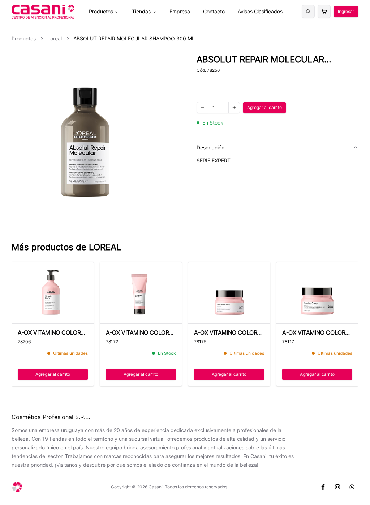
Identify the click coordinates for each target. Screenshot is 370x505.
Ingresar (346, 11)
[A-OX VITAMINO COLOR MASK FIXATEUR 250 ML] (229, 293)
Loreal (54, 38)
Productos (101, 11)
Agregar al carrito (266, 109)
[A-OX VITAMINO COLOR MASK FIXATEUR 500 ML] (317, 293)
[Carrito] (324, 11)
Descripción (210, 147)
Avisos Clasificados (260, 11)
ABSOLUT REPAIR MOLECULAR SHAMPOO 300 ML (134, 38)
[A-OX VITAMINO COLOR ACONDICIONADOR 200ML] (141, 293)
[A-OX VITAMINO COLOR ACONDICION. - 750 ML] (53, 293)
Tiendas (141, 11)
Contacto (214, 11)
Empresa (179, 11)
